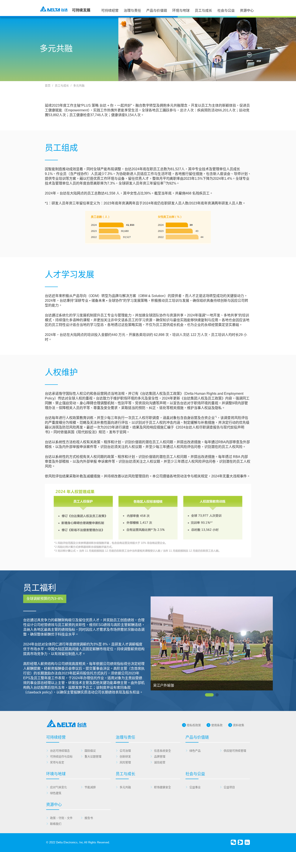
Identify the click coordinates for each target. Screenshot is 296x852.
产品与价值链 (156, 10)
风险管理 (125, 762)
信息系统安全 (162, 750)
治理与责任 (132, 10)
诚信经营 (159, 762)
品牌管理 (159, 756)
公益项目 (229, 787)
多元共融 (79, 85)
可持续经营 (110, 10)
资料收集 (238, 725)
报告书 (89, 818)
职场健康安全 (162, 787)
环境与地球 (181, 10)
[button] (209, 694)
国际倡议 (90, 750)
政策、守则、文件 (61, 818)
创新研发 (125, 756)
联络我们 (55, 823)
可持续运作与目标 (61, 756)
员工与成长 (203, 10)
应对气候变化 (58, 787)
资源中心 (247, 10)
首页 (47, 85)
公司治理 (125, 750)
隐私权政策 (194, 725)
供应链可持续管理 (235, 750)
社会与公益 (226, 10)
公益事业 (195, 787)
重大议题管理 (93, 756)
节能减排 (90, 787)
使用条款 (217, 725)
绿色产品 (195, 750)
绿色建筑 (55, 793)
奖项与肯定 (57, 762)
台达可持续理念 (60, 750)
